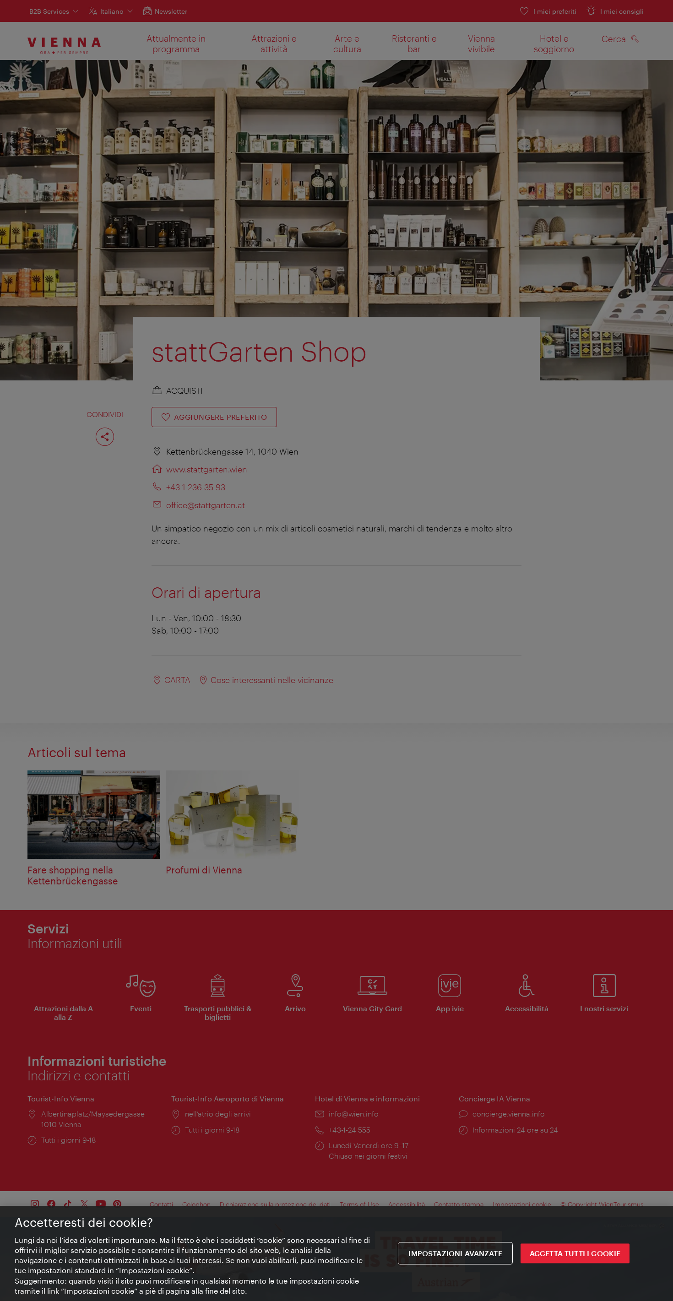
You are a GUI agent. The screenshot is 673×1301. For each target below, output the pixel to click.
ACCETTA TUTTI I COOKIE (575, 1253)
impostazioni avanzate (455, 1253)
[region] (336, 1253)
